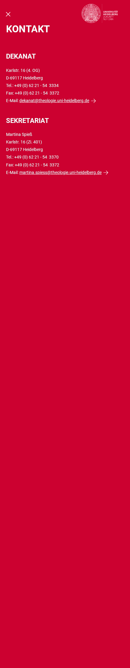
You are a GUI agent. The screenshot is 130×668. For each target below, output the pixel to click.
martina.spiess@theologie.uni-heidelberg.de (60, 172)
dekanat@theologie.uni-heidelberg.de (54, 100)
